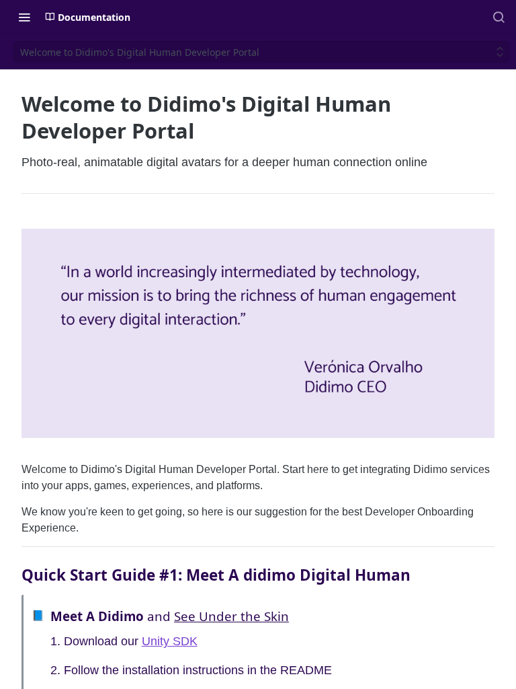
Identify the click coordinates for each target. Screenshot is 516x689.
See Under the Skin (231, 616)
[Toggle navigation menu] (24, 17)
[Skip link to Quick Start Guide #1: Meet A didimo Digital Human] (12, 575)
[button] (258, 332)
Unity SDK (170, 641)
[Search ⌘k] (498, 17)
